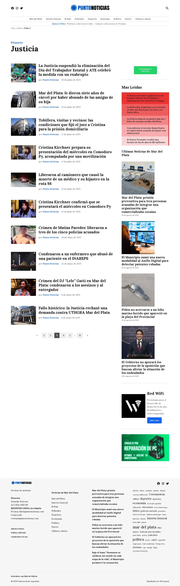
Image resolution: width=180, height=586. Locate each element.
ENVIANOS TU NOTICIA (145, 70)
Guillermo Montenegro (153, 514)
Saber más (154, 420)
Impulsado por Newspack (158, 581)
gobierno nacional (148, 511)
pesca (144, 535)
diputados (157, 499)
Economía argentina (154, 504)
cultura (136, 499)
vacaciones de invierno (140, 551)
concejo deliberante (140, 495)
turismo (137, 547)
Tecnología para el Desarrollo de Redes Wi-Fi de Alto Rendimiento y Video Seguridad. (157, 407)
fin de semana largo (160, 507)
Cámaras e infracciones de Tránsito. (111, 24)
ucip (144, 547)
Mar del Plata (35, 19)
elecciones (147, 507)
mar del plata (144, 526)
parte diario (137, 535)
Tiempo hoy (160, 544)
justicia (19, 28)
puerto (147, 540)
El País (68, 19)
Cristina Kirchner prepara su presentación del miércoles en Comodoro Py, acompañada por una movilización (75, 152)
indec (164, 514)
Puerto (128, 19)
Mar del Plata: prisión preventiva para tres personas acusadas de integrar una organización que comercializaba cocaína (144, 205)
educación (137, 507)
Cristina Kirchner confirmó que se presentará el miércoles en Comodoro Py (75, 204)
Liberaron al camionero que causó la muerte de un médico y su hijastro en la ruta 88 (74, 179)
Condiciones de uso (19, 537)
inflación (136, 519)
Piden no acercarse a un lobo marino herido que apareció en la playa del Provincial (144, 313)
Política (117, 19)
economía (139, 503)
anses (142, 490)
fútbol (136, 510)
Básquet (163, 491)
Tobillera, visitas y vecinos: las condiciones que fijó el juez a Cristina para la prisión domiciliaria (72, 124)
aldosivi (135, 491)
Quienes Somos (17, 529)
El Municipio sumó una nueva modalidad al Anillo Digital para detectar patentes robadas (145, 260)
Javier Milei (136, 522)
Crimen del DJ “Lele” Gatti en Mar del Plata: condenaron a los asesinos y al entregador (72, 285)
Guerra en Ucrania (139, 514)
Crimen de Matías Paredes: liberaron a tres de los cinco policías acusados (73, 230)
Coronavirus (157, 494)
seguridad (161, 540)
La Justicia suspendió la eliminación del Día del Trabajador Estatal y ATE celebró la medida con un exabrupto (75, 70)
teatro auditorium (148, 544)
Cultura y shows (143, 19)
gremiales (162, 511)
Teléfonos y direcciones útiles (80, 24)
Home (13, 28)
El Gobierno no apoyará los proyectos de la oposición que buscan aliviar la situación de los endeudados (143, 367)
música (136, 532)
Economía (105, 19)
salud (154, 539)
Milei (159, 528)
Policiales (79, 19)
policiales (152, 535)
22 (80, 335)
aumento (156, 491)
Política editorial (18, 533)
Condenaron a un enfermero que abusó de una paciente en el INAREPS (76, 256)
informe (143, 519)
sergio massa (137, 544)
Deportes (92, 19)
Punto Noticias (51, 79)
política (138, 539)
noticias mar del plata (150, 532)
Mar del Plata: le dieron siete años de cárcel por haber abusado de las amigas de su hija (76, 97)
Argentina (148, 491)
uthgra (155, 547)
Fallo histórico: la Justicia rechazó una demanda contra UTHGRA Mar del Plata (74, 310)
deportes (145, 498)
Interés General (53, 19)
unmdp (149, 547)
